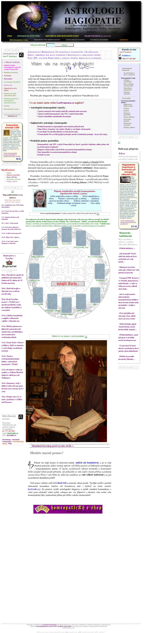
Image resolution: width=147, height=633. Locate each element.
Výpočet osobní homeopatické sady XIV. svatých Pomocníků (12, 67)
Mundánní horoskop (11, 72)
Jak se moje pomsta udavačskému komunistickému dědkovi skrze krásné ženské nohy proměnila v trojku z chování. (128, 301)
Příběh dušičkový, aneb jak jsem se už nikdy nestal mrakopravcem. (128, 337)
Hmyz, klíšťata (129, 117)
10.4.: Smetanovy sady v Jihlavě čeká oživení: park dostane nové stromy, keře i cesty (12, 387)
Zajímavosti (8, 85)
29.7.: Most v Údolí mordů (10, 223)
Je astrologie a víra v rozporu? (129, 74)
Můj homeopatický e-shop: (19, 40)
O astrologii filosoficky (70, 52)
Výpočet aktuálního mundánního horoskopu (54, 116)
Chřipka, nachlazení (128, 81)
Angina (9, 173)
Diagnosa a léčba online (128, 105)
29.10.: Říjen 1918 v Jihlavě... (11, 237)
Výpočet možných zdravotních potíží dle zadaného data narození (62, 111)
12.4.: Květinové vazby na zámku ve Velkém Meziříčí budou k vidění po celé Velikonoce (12, 373)
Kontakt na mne (43, 154)
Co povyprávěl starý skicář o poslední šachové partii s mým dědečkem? (128, 348)
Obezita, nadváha (127, 93)
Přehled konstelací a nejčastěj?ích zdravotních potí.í (11, 101)
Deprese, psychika (13, 175)
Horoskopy (6, 439)
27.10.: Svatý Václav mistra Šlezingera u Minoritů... (10, 242)
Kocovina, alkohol (127, 120)
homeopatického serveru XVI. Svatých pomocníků (53, 626)
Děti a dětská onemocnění (128, 85)
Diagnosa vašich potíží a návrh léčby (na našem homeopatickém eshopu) (64, 149)
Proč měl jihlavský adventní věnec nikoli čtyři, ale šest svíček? (127, 316)
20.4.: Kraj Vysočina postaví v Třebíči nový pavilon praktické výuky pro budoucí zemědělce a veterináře (12, 304)
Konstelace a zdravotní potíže (84, 55)
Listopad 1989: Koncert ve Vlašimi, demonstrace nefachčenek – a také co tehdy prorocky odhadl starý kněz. (128, 283)
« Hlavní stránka (12, 62)
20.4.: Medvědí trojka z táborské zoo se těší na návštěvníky (11, 291)
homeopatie (6, 441)
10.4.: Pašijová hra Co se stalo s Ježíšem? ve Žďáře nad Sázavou (12, 399)
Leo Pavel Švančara (49, 625)
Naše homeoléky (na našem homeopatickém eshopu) (57, 152)
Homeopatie (8, 79)
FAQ (10, 443)
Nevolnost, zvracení (14, 179)
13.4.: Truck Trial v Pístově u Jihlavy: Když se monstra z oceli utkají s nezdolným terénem (13, 346)
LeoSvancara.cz (65, 103)
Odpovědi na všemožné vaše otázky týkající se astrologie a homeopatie (64, 129)
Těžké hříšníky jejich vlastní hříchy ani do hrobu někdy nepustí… (127, 326)
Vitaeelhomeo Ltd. (12, 116)
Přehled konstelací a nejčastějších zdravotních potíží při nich (60, 126)
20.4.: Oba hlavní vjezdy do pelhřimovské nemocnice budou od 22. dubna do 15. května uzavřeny (13, 278)
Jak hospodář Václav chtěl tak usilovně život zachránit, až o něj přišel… (127, 257)
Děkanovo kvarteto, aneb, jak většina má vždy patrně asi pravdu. (128, 270)
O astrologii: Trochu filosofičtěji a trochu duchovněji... (58, 131)
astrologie (16, 439)
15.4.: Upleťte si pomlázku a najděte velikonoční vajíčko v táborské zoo (12, 318)
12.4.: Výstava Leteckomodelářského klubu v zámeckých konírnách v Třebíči (10, 360)
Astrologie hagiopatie (94, 15)
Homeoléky (126, 98)
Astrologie (7, 75)
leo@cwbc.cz (12, 433)
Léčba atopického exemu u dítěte (64, 196)
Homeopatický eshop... (12, 109)
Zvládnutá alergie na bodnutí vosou (71, 203)
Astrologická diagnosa (75, 40)
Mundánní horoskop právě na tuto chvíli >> (53, 445)
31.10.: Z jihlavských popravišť (11, 233)
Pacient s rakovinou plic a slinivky (72, 199)
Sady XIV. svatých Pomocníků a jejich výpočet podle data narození (64, 58)
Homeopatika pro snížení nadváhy (47, 40)
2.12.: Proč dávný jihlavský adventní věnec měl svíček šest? (11, 228)
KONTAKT (124, 40)
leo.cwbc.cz (11, 435)
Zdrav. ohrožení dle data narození (46, 55)
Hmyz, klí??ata (12, 177)
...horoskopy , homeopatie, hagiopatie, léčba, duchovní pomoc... (93, 28)
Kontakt (6, 106)
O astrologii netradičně (12, 82)
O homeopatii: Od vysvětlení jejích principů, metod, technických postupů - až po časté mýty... (72, 134)
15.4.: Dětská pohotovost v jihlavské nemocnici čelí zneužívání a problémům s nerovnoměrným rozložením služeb (12, 331)
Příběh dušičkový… (127, 248)
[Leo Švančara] (119, 143)
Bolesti (126, 111)
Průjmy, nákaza (12, 181)
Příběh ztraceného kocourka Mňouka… (126, 357)
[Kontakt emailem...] (62, 70)
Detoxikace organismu (99, 40)
